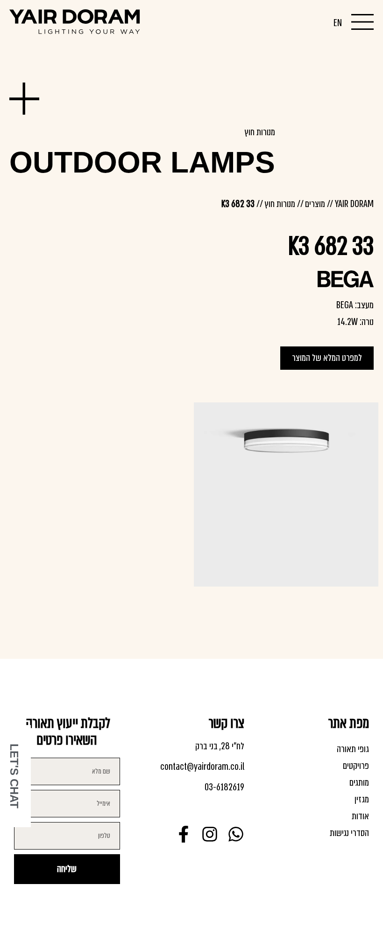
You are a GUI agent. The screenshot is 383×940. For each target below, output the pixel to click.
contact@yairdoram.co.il (202, 767)
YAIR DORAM (354, 204)
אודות (360, 816)
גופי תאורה (353, 749)
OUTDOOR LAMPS (142, 162)
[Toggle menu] (362, 22)
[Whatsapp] (235, 834)
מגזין (362, 799)
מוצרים (315, 204)
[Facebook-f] (183, 834)
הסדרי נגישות (349, 833)
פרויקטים (356, 766)
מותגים (359, 782)
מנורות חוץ (259, 132)
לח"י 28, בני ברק (219, 746)
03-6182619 (224, 787)
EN (337, 23)
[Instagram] (209, 834)
